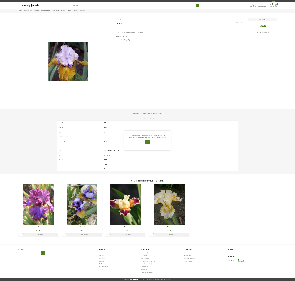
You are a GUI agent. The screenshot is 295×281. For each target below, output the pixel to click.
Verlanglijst (144, 269)
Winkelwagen (144, 266)
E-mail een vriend (129, 40)
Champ (169, 226)
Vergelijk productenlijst (262, 6)
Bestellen (40, 234)
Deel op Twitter (122, 40)
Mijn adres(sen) (145, 258)
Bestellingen (144, 255)
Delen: (118, 40)
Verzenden (43, 253)
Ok (147, 142)
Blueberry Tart (82, 226)
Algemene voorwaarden (147, 272)
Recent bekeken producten (148, 261)
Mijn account (253, 6)
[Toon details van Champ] (169, 204)
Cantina (38, 226)
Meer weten (147, 145)
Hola (125, 226)
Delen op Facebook (124, 40)
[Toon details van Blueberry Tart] (81, 204)
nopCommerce (134, 279)
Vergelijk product (240, 22)
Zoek (197, 5)
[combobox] (133, 5)
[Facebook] (230, 252)
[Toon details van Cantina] (38, 204)
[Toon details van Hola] (125, 204)
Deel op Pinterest (126, 40)
